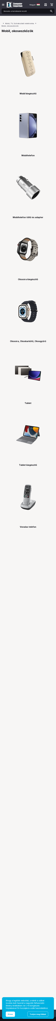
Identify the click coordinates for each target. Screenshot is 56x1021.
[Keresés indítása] (51, 11)
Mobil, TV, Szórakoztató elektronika (19, 23)
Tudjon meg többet (38, 1014)
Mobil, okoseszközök (10, 26)
